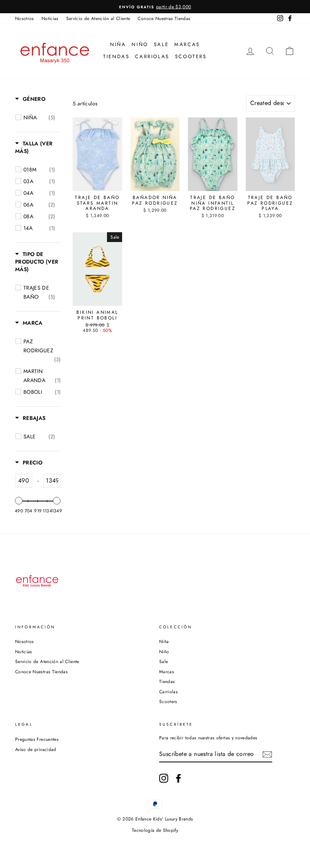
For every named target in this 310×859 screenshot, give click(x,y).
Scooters (191, 56)
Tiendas (116, 56)
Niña (118, 44)
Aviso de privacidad (35, 749)
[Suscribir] (267, 754)
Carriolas (152, 56)
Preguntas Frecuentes (37, 739)
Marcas (187, 44)
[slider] (19, 500)
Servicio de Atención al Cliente (98, 18)
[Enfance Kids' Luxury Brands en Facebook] (178, 778)
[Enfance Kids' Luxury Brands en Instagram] (163, 778)
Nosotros (24, 18)
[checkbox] (39, 117)
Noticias (50, 18)
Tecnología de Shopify (155, 830)
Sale (161, 44)
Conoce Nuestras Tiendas (164, 18)
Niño (140, 44)
